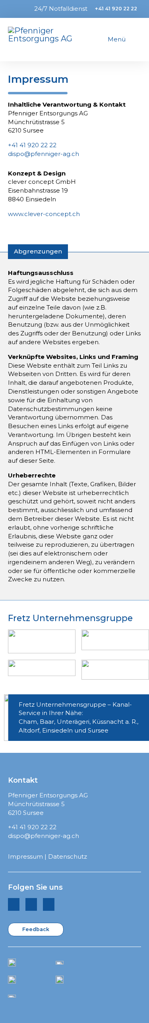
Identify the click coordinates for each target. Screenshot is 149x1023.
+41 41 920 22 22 (116, 9)
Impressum (25, 856)
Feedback (35, 929)
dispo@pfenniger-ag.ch (43, 154)
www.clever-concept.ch (44, 214)
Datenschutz (67, 856)
